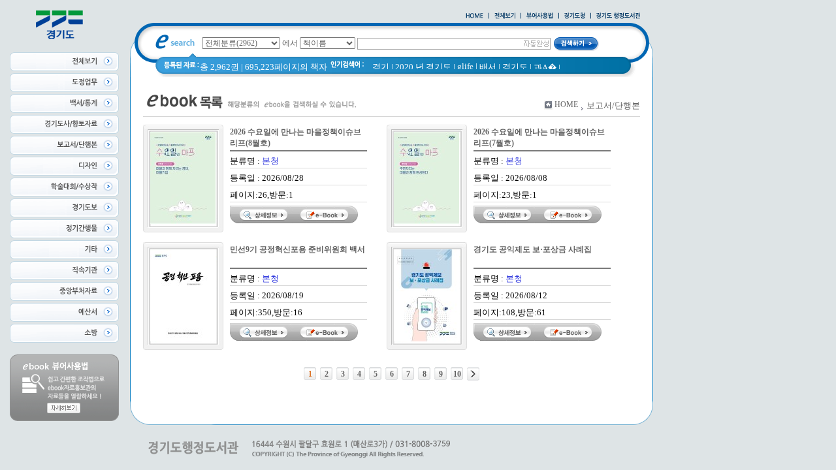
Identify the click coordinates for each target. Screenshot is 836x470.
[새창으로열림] (574, 16)
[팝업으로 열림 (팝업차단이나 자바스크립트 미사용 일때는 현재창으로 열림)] (539, 16)
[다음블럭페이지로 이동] (473, 374)
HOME (566, 104)
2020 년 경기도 (423, 67)
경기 (380, 67)
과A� (545, 67)
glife (465, 66)
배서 (487, 67)
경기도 (515, 67)
